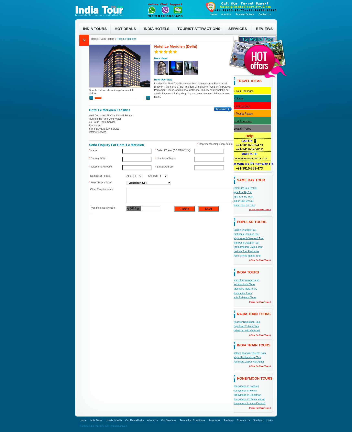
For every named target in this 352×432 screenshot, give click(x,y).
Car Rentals (239, 106)
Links (269, 420)
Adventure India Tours (245, 288)
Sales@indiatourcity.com (249, 158)
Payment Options (244, 14)
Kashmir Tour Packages (246, 251)
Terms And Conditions (192, 420)
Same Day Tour (251, 180)
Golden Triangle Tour (244, 229)
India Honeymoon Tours (246, 280)
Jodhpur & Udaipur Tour (246, 242)
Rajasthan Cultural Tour (246, 326)
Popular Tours (251, 222)
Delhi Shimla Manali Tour (247, 255)
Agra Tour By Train (243, 196)
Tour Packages (241, 91)
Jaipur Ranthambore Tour (247, 357)
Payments (214, 420)
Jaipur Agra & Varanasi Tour (248, 238)
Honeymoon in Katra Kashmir (249, 403)
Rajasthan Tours (254, 314)
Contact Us (264, 14)
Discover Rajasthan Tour (246, 322)
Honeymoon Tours (254, 378)
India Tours (248, 272)
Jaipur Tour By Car (243, 200)
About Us (226, 14)
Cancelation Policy (240, 128)
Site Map (258, 420)
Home (213, 14)
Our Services (168, 420)
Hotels (236, 98)
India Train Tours (253, 345)
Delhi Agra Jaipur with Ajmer (248, 361)
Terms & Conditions (240, 121)
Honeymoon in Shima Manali (249, 399)
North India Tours (242, 293)
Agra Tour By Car (242, 192)
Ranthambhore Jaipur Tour (248, 247)
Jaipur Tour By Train (244, 205)
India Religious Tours (244, 297)
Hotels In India (114, 420)
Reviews (229, 420)
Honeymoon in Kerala (245, 390)
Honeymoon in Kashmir (246, 386)
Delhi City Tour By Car (245, 188)
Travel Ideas (249, 81)
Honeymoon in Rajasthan (247, 394)
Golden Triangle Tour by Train (249, 353)
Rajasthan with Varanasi (246, 330)
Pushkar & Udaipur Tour (246, 234)
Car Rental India (134, 420)
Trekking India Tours (244, 284)
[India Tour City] (100, 5)
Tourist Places (241, 113)
